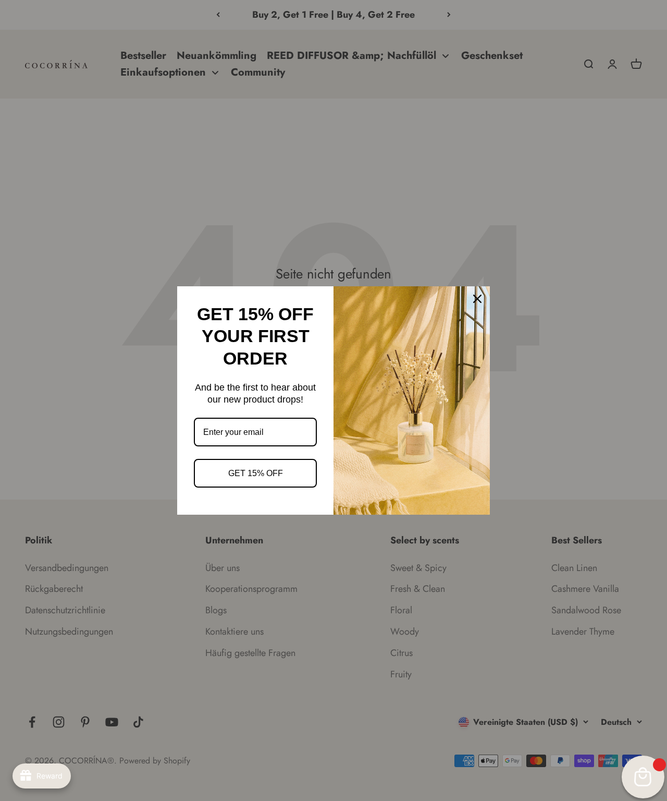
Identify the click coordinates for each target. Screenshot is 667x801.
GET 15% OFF (255, 473)
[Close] (477, 298)
